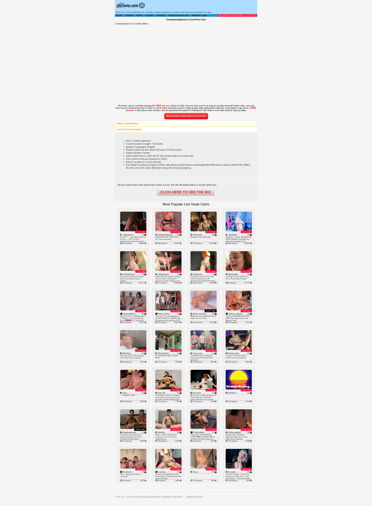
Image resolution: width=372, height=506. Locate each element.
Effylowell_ (197, 235)
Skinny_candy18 (235, 314)
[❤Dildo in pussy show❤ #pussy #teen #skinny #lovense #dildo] (204, 309)
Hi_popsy (231, 472)
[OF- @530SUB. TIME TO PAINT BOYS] (168, 349)
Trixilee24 (127, 472)
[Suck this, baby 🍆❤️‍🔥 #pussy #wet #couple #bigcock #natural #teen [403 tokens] (168, 467)
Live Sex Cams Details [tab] (129, 129)
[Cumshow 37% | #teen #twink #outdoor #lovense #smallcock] (239, 349)
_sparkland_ (232, 235)
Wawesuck (196, 393)
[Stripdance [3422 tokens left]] (204, 230)
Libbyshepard (163, 274)
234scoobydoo (163, 353)
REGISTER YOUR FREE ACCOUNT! (237, 15)
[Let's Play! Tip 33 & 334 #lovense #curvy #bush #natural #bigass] (239, 270)
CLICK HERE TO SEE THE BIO (186, 192)
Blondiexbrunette (128, 432)
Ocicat (195, 472)
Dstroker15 (232, 393)
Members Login (199, 15)
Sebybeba (161, 432)
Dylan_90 (161, 393)
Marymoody (232, 274)
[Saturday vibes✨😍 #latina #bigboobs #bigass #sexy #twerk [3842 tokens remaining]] (239, 428)
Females (129, 15)
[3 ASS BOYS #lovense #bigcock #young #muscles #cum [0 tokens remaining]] (204, 349)
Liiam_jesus (197, 353)
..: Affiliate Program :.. (194, 497)
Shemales (161, 15)
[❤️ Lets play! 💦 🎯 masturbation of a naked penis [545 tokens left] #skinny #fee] (204, 388)
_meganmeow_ (128, 235)
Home (119, 15)
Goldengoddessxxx (165, 235)
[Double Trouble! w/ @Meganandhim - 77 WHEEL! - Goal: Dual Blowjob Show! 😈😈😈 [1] (133, 309)
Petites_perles (163, 314)
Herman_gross (233, 353)
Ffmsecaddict (198, 432)
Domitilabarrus (128, 274)
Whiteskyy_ (126, 353)
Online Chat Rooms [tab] (127, 123)
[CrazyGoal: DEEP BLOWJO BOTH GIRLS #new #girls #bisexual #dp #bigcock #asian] (239, 309)
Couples (149, 15)
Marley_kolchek (199, 314)
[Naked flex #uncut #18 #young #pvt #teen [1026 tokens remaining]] (133, 349)
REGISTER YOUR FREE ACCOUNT (186, 116)
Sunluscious (197, 274)
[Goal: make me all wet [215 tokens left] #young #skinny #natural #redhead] (133, 270)
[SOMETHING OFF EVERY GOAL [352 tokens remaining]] (168, 230)
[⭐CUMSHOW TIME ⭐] (133, 388)
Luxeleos (162, 472)
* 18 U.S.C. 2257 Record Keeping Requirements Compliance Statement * (149, 497)
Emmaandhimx (128, 314)
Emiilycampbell (234, 432)
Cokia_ (124, 393)
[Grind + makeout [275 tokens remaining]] (133, 467)
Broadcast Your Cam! (178, 15)
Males (139, 15)
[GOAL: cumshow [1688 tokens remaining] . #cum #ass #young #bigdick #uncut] (168, 428)
